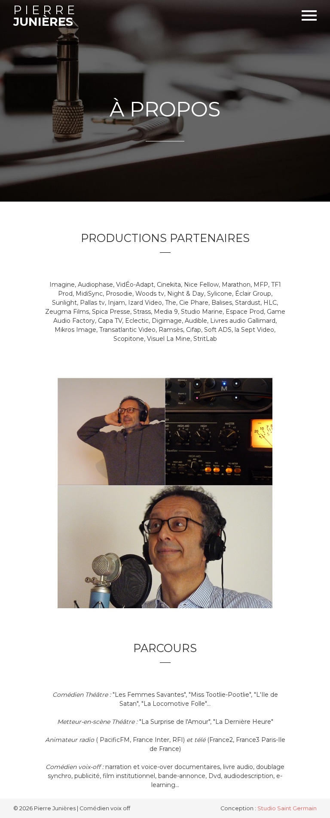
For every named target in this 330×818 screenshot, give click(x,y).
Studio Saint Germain (287, 808)
